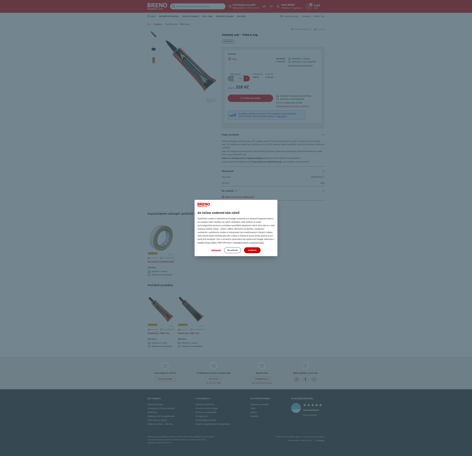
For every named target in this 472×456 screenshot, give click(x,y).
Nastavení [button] (216, 250)
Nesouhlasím (232, 250)
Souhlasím (252, 250)
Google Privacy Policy (207, 242)
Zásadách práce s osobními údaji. (249, 242)
